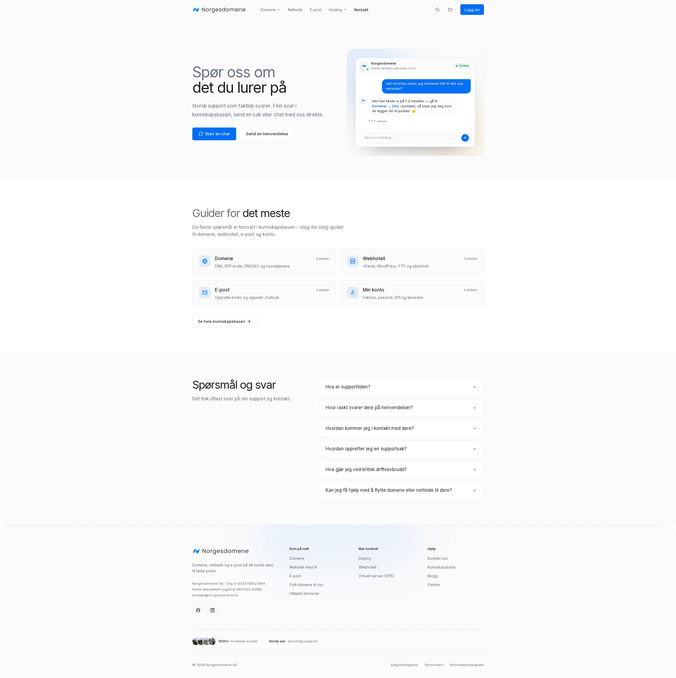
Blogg (433, 576)
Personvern (434, 665)
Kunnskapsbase (442, 567)
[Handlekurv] (449, 9)
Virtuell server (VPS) (376, 576)
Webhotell (367, 567)
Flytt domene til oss (306, 584)
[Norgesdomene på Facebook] (198, 610)
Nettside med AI (303, 567)
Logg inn (472, 9)
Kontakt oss (438, 558)
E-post (315, 9)
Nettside (295, 9)
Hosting (335, 9)
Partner (434, 584)
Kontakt (361, 9)
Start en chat (217, 133)
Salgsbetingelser (404, 665)
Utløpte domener (304, 593)
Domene (268, 9)
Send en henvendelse (267, 133)
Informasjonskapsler (467, 665)
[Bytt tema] (437, 9)
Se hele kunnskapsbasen (221, 321)
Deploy (365, 558)
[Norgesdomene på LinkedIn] (212, 610)
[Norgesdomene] (219, 9)
